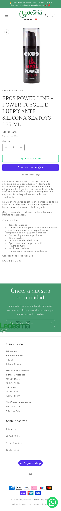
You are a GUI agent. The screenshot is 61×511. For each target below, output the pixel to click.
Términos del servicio (42, 504)
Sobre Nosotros (14, 443)
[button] (6, 15)
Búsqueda (11, 429)
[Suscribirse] (51, 323)
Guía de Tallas (13, 436)
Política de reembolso (21, 504)
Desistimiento (13, 450)
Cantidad (6, 141)
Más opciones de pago (31, 175)
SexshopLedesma (23, 499)
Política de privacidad (43, 500)
